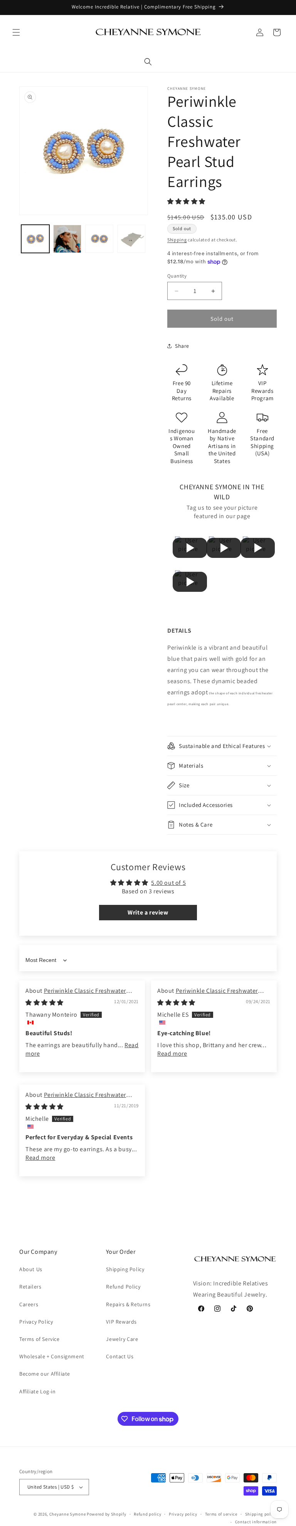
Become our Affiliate (44, 1373)
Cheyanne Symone (67, 1514)
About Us (30, 1269)
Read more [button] (172, 1053)
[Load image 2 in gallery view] (67, 239)
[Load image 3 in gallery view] (99, 239)
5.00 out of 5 (168, 883)
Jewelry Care (122, 1339)
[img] (44, 1003)
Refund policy (147, 1514)
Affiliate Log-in (37, 1391)
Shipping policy (261, 1514)
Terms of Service (39, 1339)
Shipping (177, 240)
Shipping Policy (125, 1269)
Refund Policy (123, 1286)
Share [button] (182, 345)
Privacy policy (183, 1514)
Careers (28, 1304)
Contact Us (119, 1356)
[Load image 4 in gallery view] (131, 239)
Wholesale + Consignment (51, 1356)
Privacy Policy (36, 1321)
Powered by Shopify (106, 1514)
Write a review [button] (148, 912)
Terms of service (221, 1514)
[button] (16, 32)
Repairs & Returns (128, 1304)
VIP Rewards (121, 1321)
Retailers (30, 1286)
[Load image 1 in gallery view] (35, 239)
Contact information (256, 1521)
